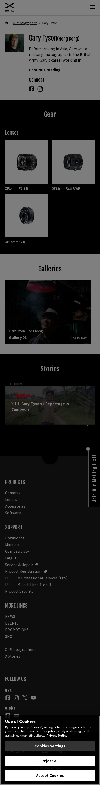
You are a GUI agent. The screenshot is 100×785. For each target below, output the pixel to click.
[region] (50, 750)
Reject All (50, 760)
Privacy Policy (57, 735)
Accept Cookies (50, 775)
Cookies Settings (50, 745)
